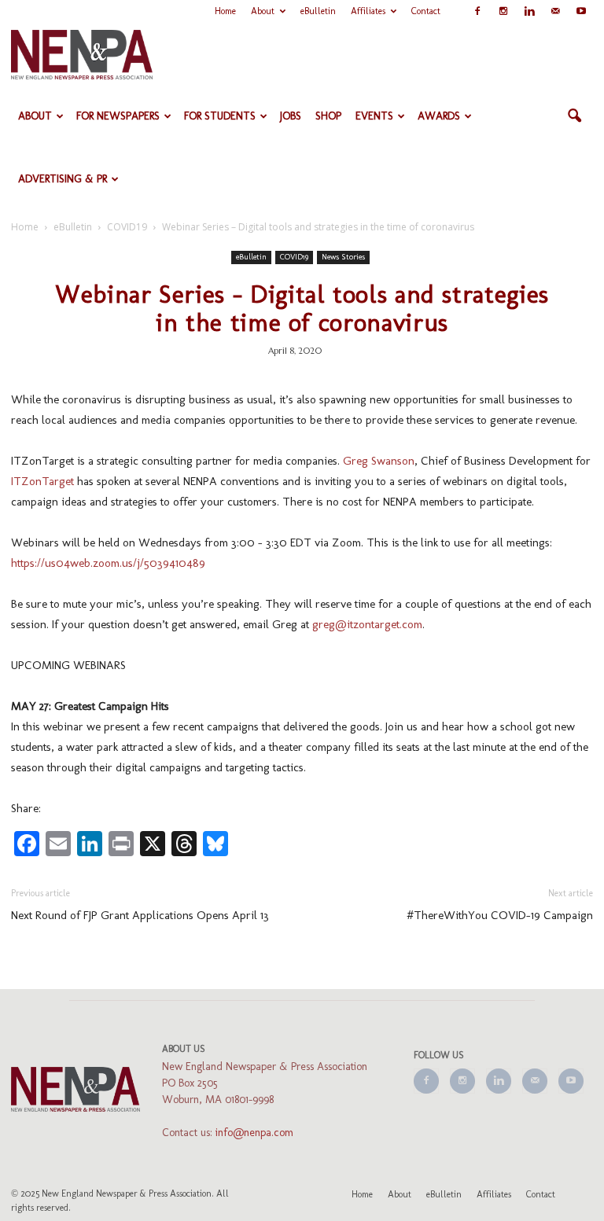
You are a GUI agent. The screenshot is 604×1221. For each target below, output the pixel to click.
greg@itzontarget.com (367, 624)
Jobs (290, 116)
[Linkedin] (529, 11)
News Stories (343, 257)
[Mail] (555, 11)
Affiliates (368, 11)
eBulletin (318, 11)
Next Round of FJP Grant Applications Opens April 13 (140, 915)
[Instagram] (503, 11)
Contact (425, 11)
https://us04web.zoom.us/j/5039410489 (108, 563)
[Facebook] (477, 11)
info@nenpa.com (254, 1132)
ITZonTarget (42, 481)
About (262, 11)
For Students (220, 116)
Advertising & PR (62, 179)
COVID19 (294, 257)
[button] (574, 116)
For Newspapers (118, 116)
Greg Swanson (378, 461)
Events (374, 116)
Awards (439, 116)
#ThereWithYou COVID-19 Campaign (500, 915)
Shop (328, 116)
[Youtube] (581, 11)
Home (225, 11)
